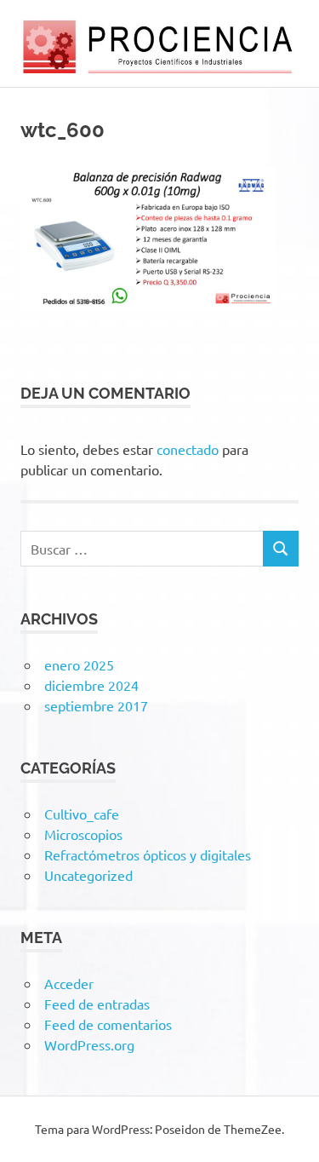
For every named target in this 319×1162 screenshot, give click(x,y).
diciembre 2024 (91, 684)
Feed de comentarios (108, 1024)
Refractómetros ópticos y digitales (147, 854)
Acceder (69, 983)
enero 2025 (79, 664)
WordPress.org (89, 1044)
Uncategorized (88, 874)
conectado (188, 448)
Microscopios (83, 834)
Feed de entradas (97, 1003)
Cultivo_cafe (81, 813)
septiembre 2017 (96, 705)
